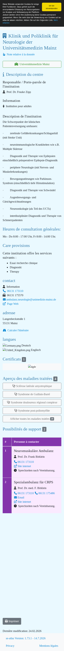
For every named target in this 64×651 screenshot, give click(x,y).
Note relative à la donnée (20, 54)
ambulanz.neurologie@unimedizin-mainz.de (31, 299)
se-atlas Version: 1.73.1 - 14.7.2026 (26, 638)
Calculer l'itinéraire (18, 330)
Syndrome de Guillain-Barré (34, 394)
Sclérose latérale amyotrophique (34, 386)
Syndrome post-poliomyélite (34, 410)
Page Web (12, 303)
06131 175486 (46, 493)
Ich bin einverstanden (52, 7)
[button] (32, 366)
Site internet (24, 466)
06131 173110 (14, 290)
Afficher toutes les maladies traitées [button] (31, 418)
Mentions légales (48, 645)
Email (21, 497)
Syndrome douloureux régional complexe (34, 402)
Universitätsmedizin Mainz (34, 64)
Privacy (10, 645)
